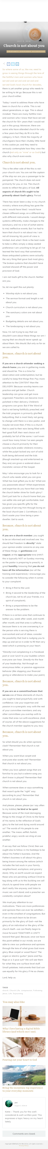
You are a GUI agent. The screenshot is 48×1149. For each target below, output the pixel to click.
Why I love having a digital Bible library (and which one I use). (24, 1021)
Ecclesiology (38, 51)
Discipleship (25, 51)
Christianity (13, 51)
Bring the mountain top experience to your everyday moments (24, 1080)
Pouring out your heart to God (24, 1050)
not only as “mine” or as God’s (25, 152)
